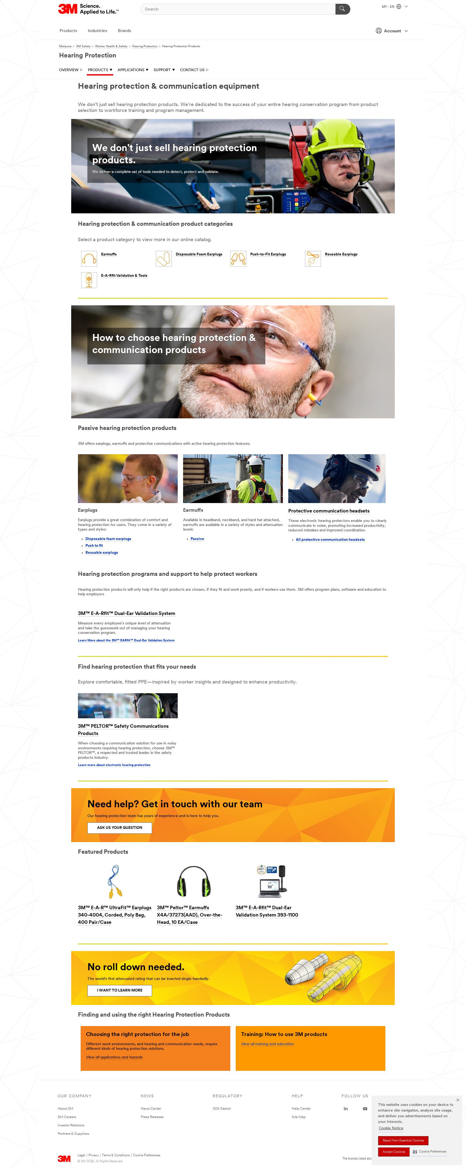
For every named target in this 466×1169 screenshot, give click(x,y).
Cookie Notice (391, 1128)
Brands (124, 31)
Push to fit (94, 546)
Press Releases (152, 1117)
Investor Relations (71, 1125)
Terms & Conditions (116, 1155)
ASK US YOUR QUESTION (119, 828)
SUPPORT (162, 70)
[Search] (342, 9)
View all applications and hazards (114, 1057)
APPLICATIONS (131, 70)
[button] (429, 1151)
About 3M (65, 1108)
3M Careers (67, 1117)
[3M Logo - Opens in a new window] (88, 9)
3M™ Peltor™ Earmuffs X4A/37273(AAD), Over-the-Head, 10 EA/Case (189, 915)
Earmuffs (109, 254)
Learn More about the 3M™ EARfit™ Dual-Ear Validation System (126, 640)
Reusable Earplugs (341, 254)
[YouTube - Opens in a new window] (365, 1109)
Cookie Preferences (146, 1155)
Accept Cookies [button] (394, 1152)
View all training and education (267, 1044)
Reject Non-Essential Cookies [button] (403, 1140)
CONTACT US (192, 70)
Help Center (301, 1108)
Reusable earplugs (101, 553)
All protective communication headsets (330, 540)
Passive (197, 539)
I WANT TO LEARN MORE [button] (119, 991)
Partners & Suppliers (73, 1134)
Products (68, 31)
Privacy (93, 1155)
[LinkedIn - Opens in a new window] (346, 1109)
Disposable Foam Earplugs (199, 254)
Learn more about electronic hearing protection (114, 765)
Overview (68, 70)
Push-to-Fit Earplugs (268, 254)
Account (392, 31)
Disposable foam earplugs (108, 539)
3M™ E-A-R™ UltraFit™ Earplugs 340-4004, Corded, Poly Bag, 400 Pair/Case (114, 915)
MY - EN (388, 7)
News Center (151, 1108)
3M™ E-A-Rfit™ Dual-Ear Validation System (126, 613)
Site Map (299, 1117)
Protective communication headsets (328, 511)
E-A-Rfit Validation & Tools (124, 276)
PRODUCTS (98, 70)
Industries (97, 31)
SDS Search (222, 1108)
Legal (81, 1155)
